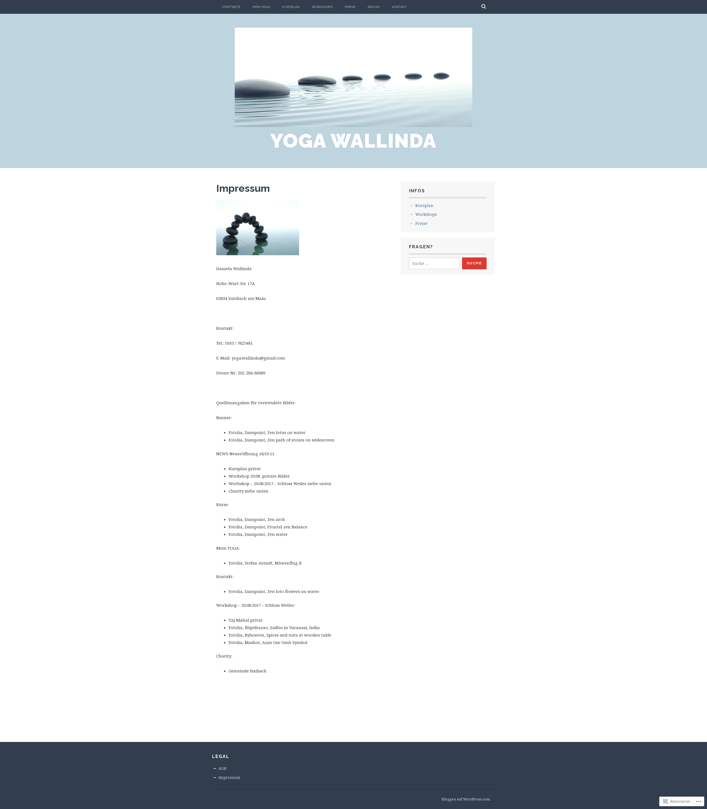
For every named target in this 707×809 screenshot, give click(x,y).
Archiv (374, 7)
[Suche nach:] (434, 263)
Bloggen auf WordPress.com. (466, 799)
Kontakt (399, 7)
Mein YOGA (261, 7)
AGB (222, 768)
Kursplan (291, 7)
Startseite (231, 7)
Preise (350, 7)
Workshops (322, 7)
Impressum (229, 777)
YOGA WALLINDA (353, 140)
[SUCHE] (484, 7)
